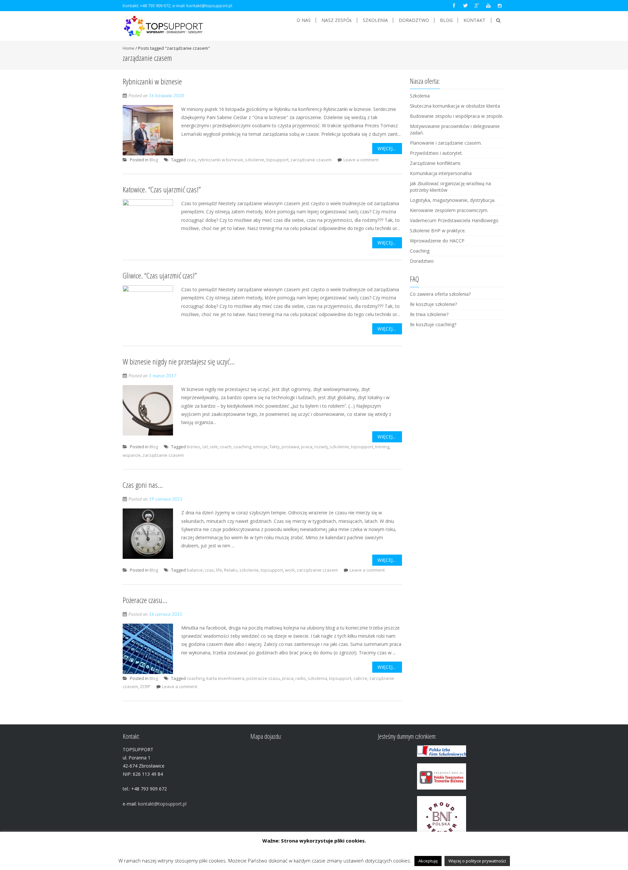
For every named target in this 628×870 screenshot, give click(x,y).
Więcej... (386, 148)
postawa (290, 447)
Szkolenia (375, 20)
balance (195, 570)
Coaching (419, 251)
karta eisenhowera (225, 678)
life (219, 570)
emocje (260, 447)
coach (226, 447)
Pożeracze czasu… (145, 600)
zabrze (360, 678)
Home (128, 48)
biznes (193, 447)
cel (205, 447)
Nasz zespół (337, 20)
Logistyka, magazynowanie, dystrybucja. (452, 200)
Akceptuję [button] (428, 861)
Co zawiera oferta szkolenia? (440, 294)
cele (214, 447)
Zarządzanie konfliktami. (435, 163)
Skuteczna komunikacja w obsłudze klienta (455, 106)
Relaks (230, 570)
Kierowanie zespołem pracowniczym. (449, 210)
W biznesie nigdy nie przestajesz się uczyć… (179, 361)
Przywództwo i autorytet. (436, 153)
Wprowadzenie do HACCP (437, 241)
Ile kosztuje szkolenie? (433, 304)
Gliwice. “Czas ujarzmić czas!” (160, 275)
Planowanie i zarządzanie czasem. (446, 143)
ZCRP (145, 686)
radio (300, 678)
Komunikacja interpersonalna (441, 173)
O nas (304, 20)
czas (191, 160)
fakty (275, 447)
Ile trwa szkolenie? (429, 314)
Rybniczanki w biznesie (152, 81)
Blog (446, 20)
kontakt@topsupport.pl (209, 6)
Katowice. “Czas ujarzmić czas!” (162, 189)
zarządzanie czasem (311, 160)
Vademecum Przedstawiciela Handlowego (454, 220)
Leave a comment (360, 160)
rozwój (321, 447)
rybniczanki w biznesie (220, 160)
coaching (242, 447)
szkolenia (317, 678)
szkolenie (254, 160)
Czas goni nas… (143, 484)
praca (306, 447)
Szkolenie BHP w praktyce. (438, 230)
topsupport (277, 160)
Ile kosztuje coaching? (433, 324)
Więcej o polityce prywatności (477, 861)
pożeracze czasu (263, 678)
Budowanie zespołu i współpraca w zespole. (456, 116)
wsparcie (132, 455)
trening (382, 447)
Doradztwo (414, 20)
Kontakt (474, 20)
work (290, 570)
